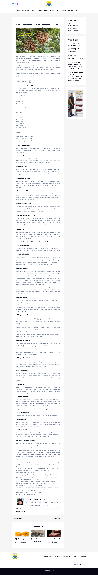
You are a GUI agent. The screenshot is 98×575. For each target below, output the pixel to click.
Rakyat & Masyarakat (61, 10)
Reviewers (57, 556)
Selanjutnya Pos (59, 518)
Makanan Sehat (46, 27)
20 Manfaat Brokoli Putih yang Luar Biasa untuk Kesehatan (35, 241)
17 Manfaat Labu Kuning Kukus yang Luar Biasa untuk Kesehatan (22, 540)
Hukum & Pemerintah (49, 10)
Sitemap (83, 556)
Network (77, 10)
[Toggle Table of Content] (29, 81)
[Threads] (17, 4)
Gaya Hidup (70, 10)
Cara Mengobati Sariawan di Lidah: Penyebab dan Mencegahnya (53, 540)
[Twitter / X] (77, 564)
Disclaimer (69, 556)
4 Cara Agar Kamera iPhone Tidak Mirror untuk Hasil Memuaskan (75, 68)
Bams (18, 10)
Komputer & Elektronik (37, 10)
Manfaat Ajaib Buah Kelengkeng (24, 145)
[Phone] (82, 564)
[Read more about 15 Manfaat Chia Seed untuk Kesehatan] (38, 533)
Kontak (63, 556)
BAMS (53, 570)
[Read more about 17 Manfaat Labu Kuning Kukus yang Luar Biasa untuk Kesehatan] (22, 533)
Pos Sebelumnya (17, 518)
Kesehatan (40, 27)
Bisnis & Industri (26, 10)
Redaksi (51, 556)
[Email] (85, 564)
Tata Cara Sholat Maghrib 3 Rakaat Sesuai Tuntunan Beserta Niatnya (74, 49)
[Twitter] (15, 4)
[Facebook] (13, 4)
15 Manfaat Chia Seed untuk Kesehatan (37, 539)
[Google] (17, 508)
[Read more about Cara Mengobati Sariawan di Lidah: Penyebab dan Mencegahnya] (54, 533)
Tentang (45, 556)
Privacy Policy (76, 556)
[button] (85, 4)
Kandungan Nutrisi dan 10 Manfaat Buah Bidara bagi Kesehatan (37, 409)
